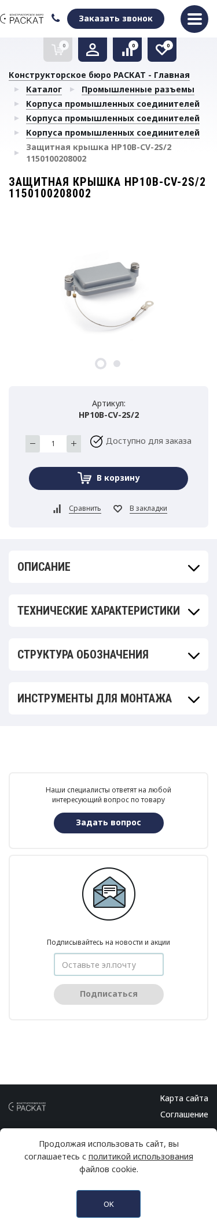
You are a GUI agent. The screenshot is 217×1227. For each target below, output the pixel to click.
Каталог (44, 89)
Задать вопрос (108, 822)
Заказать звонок (116, 18)
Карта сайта (184, 1098)
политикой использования (141, 1156)
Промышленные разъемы (138, 89)
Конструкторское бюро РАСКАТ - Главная (99, 74)
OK (109, 1204)
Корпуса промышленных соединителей (113, 103)
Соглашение (184, 1114)
